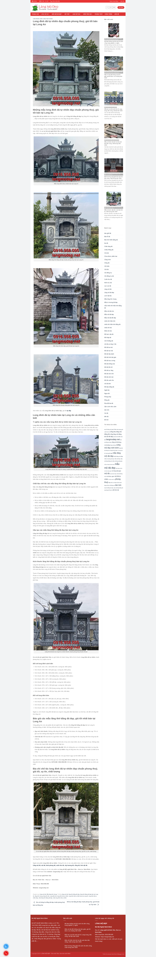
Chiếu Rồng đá (108, 250)
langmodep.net (113, 439)
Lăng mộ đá (45, 14)
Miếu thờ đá (108, 331)
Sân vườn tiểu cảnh (110, 406)
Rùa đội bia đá (108, 403)
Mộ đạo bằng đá (109, 387)
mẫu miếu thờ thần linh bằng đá (113, 307)
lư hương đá (120, 450)
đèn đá (106, 416)
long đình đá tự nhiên (62, 896)
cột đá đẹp (109, 436)
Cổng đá (106, 263)
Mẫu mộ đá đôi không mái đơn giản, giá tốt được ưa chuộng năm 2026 (77, 930)
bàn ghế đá (107, 233)
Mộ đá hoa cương (109, 360)
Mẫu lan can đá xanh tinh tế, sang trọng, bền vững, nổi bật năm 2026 (78, 935)
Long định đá (53, 896)
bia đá (106, 243)
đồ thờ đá (116, 490)
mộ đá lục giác (110, 476)
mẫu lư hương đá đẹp (109, 458)
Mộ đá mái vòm (109, 373)
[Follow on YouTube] (114, 7)
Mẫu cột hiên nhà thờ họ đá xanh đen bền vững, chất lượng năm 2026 (77, 941)
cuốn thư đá (107, 431)
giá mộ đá (115, 436)
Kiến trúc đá (87, 14)
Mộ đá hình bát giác (110, 357)
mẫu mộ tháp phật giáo (117, 461)
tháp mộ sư (111, 482)
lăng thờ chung (39, 896)
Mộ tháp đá (107, 337)
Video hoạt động (114, 1)
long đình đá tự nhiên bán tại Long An (78, 896)
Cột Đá (106, 269)
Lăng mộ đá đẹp (109, 292)
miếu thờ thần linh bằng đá (112, 324)
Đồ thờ (67, 14)
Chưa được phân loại (110, 256)
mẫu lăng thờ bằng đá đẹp (45, 898)
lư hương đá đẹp (108, 453)
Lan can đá (107, 286)
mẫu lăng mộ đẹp (118, 456)
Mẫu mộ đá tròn (109, 311)
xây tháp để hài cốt (108, 490)
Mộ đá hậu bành (109, 354)
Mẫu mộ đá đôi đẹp (110, 318)
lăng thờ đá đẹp (113, 450)
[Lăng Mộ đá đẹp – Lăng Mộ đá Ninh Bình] (60, 7)
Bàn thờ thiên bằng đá (111, 240)
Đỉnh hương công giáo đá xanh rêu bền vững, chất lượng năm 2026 (78, 946)
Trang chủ (35, 14)
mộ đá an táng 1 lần (110, 344)
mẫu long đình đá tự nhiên (60, 898)
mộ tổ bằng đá (108, 341)
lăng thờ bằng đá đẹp (74, 894)
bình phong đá (120, 429)
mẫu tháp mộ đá (119, 468)
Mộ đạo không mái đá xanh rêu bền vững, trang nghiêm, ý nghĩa (77, 924)
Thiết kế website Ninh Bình (110, 954)
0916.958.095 (109, 934)
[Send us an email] (110, 7)
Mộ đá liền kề (108, 367)
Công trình (108, 14)
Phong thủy (99, 14)
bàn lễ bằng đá (107, 429)
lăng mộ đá (65, 894)
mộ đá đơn (107, 383)
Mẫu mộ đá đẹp (57, 14)
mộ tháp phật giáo (116, 471)
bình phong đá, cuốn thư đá (55, 865)
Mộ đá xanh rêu (109, 380)
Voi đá (106, 413)
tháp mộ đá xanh (118, 482)
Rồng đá (106, 400)
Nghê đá (106, 390)
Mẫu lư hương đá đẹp (110, 302)
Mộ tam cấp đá (108, 334)
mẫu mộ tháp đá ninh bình (109, 464)
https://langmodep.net (107, 937)
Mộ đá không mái (109, 364)
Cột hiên (106, 266)
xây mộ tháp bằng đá (118, 487)
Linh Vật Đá (76, 14)
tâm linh (106, 410)
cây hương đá (69, 865)
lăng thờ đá (46, 896)
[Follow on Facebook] (107, 7)
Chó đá (106, 253)
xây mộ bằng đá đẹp (108, 487)
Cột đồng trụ (108, 273)
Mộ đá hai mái (108, 350)
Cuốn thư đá (108, 279)
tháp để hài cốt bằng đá (109, 485)
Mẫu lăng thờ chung (46, 18)
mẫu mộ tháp (117, 458)
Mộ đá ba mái (108, 347)
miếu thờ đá (108, 327)
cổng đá (77, 865)
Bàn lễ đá (107, 236)
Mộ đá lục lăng (108, 370)
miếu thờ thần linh (109, 321)
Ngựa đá (107, 393)
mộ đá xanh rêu (112, 479)
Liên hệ (122, 1)
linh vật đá (83, 865)
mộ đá (43, 865)
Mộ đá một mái (108, 377)
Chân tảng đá (108, 246)
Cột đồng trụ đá (109, 276)
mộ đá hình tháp (113, 473)
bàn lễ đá (113, 429)
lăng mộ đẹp (113, 445)
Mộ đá (38, 930)
